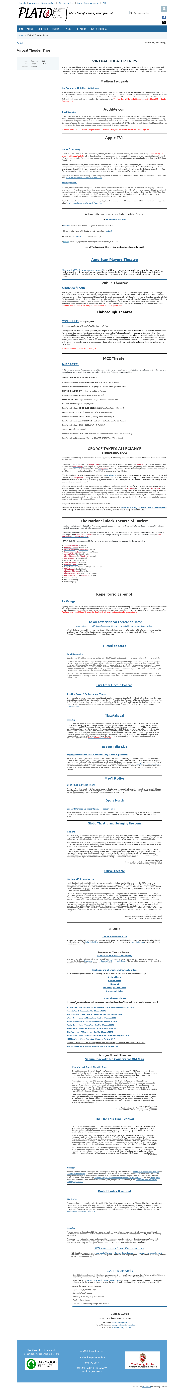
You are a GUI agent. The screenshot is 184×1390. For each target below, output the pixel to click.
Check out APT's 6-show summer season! (82, 270)
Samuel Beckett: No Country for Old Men (114, 1059)
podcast (109, 231)
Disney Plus (155, 1177)
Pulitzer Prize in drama (76, 1173)
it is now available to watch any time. (144, 764)
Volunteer (34, 3)
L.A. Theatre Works (120, 1270)
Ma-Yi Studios (114, 778)
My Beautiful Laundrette (80, 879)
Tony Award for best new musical (146, 1171)
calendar (78, 236)
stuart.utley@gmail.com (121, 1327)
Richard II (72, 831)
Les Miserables (75, 654)
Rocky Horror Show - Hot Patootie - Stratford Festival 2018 (91, 1028)
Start (26, 61)
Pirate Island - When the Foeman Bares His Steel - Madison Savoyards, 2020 (98, 1035)
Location (25, 66)
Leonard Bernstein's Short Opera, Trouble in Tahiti (91, 808)
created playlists (137, 942)
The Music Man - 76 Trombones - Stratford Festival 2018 (90, 1032)
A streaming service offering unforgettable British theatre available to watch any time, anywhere (114, 626)
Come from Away (71, 149)
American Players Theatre (114, 259)
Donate (22, 3)
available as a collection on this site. (81, 1211)
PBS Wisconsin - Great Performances (119, 1248)
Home (20, 35)
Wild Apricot (146, 1387)
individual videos (91, 942)
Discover (66, 225)
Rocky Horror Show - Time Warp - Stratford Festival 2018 (90, 1025)
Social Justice (48, 3)
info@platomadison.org (92, 1351)
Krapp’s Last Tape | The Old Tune (89, 1067)
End (26, 64)
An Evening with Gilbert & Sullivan (80, 87)
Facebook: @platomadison (92, 1357)
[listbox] (156, 42)
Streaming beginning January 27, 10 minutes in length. (105, 961)
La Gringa (68, 601)
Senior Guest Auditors (88, 3)
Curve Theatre (114, 871)
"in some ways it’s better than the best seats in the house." (117, 1177)
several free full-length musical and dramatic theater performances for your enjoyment (128, 1253)
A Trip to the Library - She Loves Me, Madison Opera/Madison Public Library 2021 (100, 1007)
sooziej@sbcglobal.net (121, 1322)
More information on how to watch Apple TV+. (84, 177)
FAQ (104, 3)
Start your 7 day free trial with (143, 507)
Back (21, 43)
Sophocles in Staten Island (81, 784)
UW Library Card (66, 3)
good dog (71, 720)
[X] (164, 22)
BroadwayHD (111, 475)
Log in (164, 9)
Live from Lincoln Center (114, 685)
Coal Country (69, 111)
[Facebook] (164, 17)
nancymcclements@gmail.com (124, 1325)
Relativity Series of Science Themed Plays (103, 1280)
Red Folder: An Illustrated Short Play (114, 955)
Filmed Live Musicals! (116, 219)
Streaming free (73, 706)
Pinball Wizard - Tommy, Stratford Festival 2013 (86, 1011)
